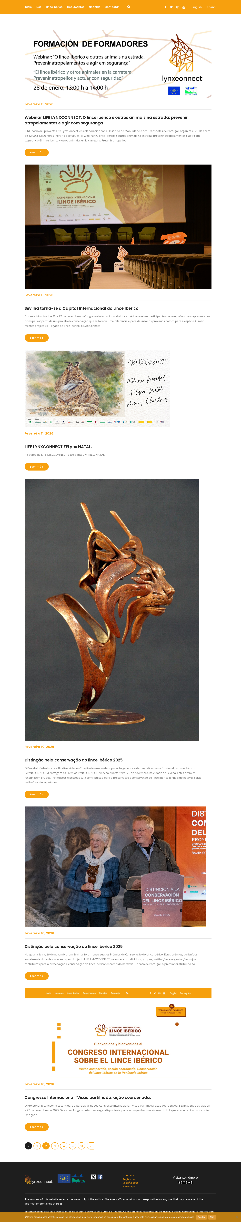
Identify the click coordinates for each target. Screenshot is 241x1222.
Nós (38, 7)
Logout (134, 1183)
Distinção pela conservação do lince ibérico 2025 (74, 760)
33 (81, 1146)
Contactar (112, 7)
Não (212, 1217)
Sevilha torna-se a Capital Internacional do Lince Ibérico (81, 308)
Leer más (36, 152)
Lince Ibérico (54, 7)
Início (28, 7)
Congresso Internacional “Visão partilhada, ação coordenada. (88, 1097)
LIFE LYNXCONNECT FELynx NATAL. (58, 446)
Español (210, 7)
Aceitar (201, 1217)
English (196, 7)
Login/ (126, 1183)
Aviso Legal (129, 1186)
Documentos (75, 7)
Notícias (94, 7)
